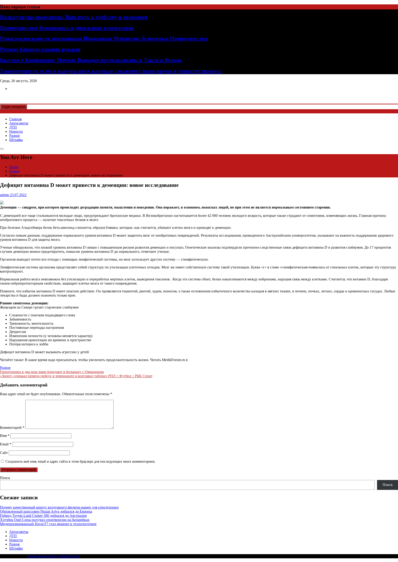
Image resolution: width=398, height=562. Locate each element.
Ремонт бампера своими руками (40, 49)
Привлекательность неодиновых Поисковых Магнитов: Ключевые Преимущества (104, 38)
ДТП (13, 127)
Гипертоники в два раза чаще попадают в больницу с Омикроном (52, 372)
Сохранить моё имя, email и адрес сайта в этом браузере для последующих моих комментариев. (80, 461)
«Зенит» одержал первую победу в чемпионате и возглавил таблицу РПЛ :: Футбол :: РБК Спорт (76, 376)
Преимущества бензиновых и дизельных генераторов (67, 28)
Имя (4, 436)
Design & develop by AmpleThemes (53, 556)
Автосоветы (18, 123)
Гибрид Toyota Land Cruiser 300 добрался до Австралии (43, 516)
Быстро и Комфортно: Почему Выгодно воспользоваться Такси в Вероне (91, 60)
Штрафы (16, 140)
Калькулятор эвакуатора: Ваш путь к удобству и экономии (73, 17)
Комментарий (12, 428)
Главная (15, 119)
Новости (16, 131)
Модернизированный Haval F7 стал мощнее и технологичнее (48, 524)
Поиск (5, 478)
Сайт (4, 453)
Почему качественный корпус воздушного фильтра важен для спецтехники (59, 507)
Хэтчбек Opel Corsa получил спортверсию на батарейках (45, 520)
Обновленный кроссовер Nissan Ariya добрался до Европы (46, 511)
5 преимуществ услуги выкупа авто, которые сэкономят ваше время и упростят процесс (111, 71)
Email (5, 444)
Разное (14, 136)
